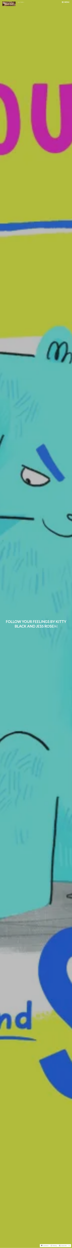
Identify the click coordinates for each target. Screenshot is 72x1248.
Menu (66, 2)
